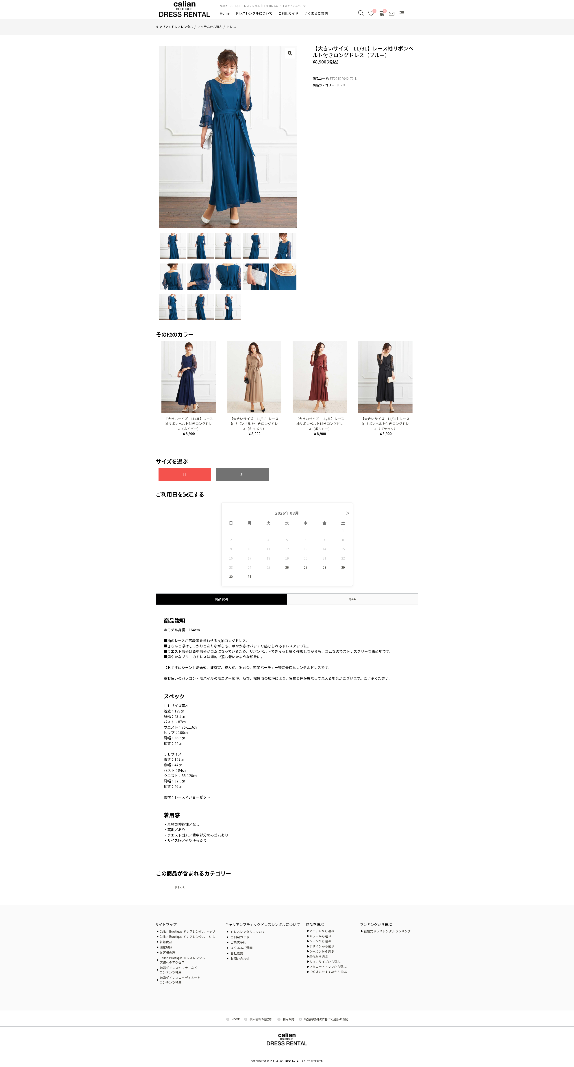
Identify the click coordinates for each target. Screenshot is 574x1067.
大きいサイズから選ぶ (325, 961)
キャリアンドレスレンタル (174, 26)
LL (185, 474)
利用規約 (288, 1019)
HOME (236, 1019)
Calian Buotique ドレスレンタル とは (187, 936)
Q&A (352, 599)
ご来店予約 (238, 942)
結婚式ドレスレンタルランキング (387, 931)
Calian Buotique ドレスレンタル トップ (187, 931)
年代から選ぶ (318, 956)
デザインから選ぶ (321, 946)
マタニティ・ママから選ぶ (328, 966)
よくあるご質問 (316, 13)
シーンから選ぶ (320, 941)
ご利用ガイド (288, 13)
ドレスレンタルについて (253, 13)
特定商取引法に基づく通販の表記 (326, 1019)
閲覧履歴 (166, 947)
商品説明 (221, 599)
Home (225, 13)
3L (242, 474)
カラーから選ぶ (320, 936)
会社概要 (236, 953)
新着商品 (166, 942)
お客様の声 (167, 952)
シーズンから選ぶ (321, 951)
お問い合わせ (239, 958)
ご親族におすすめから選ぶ (328, 971)
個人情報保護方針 (261, 1019)
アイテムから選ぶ (210, 26)
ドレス (231, 26)
